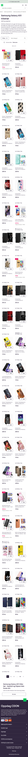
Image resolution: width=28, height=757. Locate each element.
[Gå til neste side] (23, 676)
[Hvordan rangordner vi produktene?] (4, 42)
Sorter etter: (9, 42)
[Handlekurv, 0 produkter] (22, 5)
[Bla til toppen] (24, 700)
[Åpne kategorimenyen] (25, 5)
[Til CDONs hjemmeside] (2, 5)
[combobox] (14, 8)
